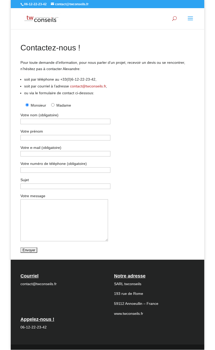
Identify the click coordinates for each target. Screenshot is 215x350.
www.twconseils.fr (128, 313)
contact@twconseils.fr (88, 86)
